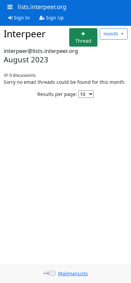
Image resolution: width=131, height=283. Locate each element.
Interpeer (25, 33)
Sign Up (54, 17)
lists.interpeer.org (42, 7)
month (111, 34)
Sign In (21, 17)
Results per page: (57, 94)
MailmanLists (73, 273)
